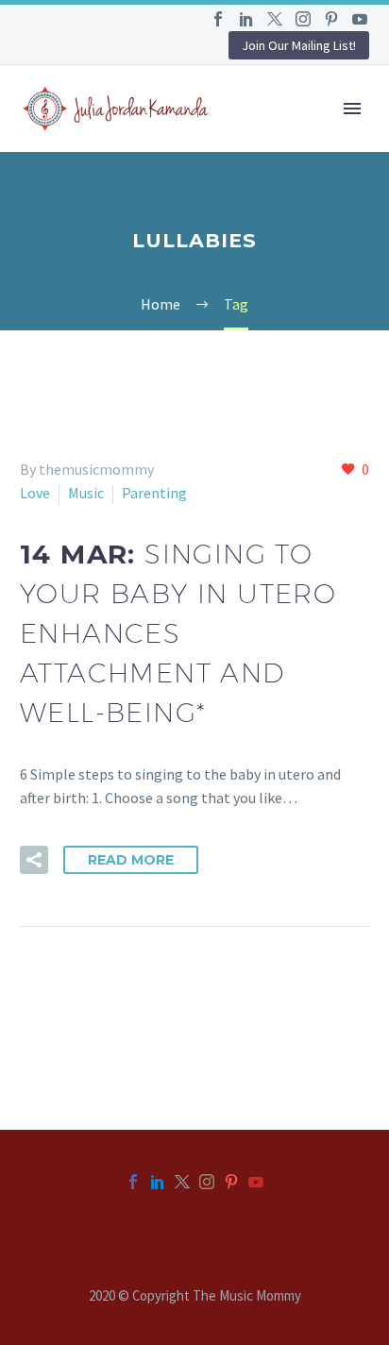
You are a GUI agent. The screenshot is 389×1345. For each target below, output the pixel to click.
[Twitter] (275, 18)
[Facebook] (218, 18)
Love (35, 492)
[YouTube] (360, 18)
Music (86, 492)
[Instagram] (303, 18)
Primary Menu (352, 108)
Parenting (154, 492)
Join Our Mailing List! (299, 45)
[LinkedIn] (246, 18)
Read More (131, 859)
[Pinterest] (331, 18)
